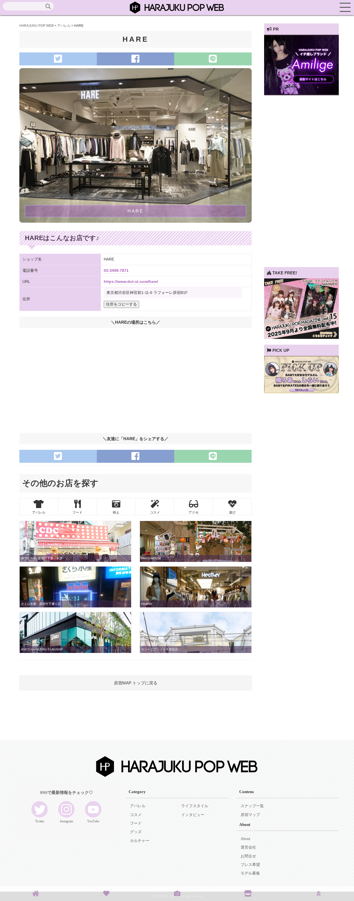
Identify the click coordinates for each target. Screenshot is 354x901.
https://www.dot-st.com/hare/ (131, 282)
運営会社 (248, 847)
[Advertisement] (301, 184)
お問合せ (248, 856)
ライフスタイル (194, 806)
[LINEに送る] (213, 58)
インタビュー (192, 815)
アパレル (137, 806)
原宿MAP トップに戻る (135, 683)
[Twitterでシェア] (58, 58)
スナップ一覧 (252, 806)
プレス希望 (250, 865)
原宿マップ (250, 815)
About (245, 839)
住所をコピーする (121, 304)
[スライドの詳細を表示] (301, 93)
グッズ (136, 832)
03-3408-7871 (116, 271)
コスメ (136, 815)
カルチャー (139, 841)
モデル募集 (250, 873)
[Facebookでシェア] (135, 58)
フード (136, 823)
